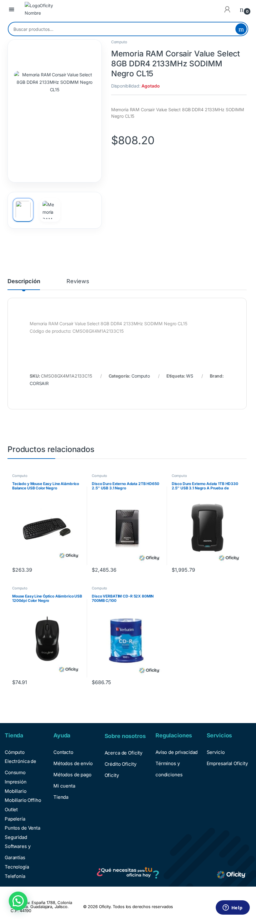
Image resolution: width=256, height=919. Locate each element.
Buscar (241, 29)
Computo (119, 42)
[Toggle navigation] (11, 9)
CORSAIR (39, 383)
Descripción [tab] (23, 281)
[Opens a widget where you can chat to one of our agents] (232, 908)
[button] (18, 901)
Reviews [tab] (77, 281)
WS (189, 376)
